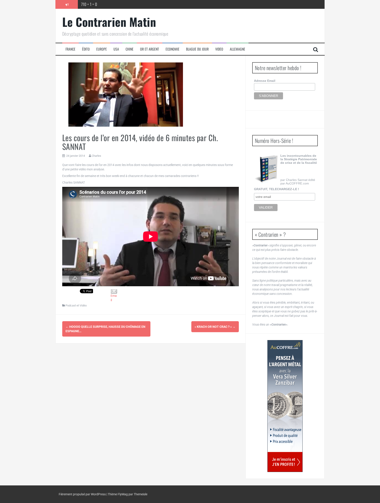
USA (116, 49)
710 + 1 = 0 (89, 4)
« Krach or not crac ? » (215, 326)
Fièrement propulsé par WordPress (82, 494)
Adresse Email (264, 80)
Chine (129, 49)
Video (219, 49)
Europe (101, 49)
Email (114, 298)
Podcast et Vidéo (76, 305)
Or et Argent (149, 49)
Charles (96, 155)
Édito (86, 49)
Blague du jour (197, 49)
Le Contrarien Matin (109, 21)
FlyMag (123, 494)
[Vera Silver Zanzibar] (285, 406)
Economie (172, 49)
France (70, 49)
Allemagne (237, 49)
